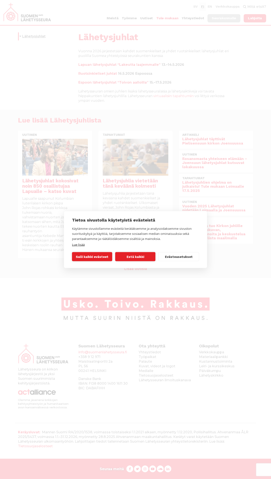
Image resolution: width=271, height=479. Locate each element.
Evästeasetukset (179, 257)
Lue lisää (78, 244)
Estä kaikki (135, 257)
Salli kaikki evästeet (92, 257)
